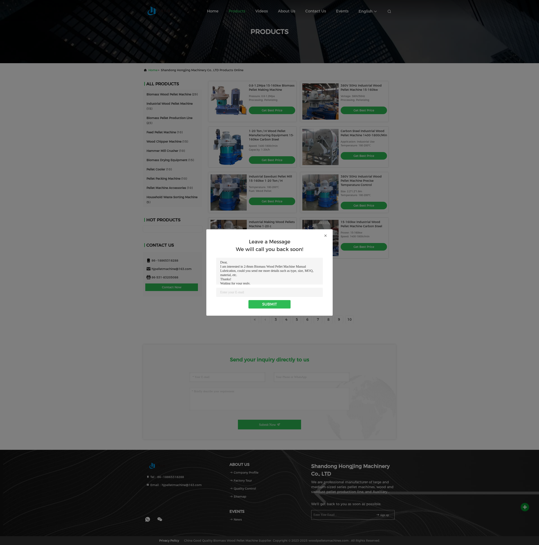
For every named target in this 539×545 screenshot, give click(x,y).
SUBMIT (269, 304)
